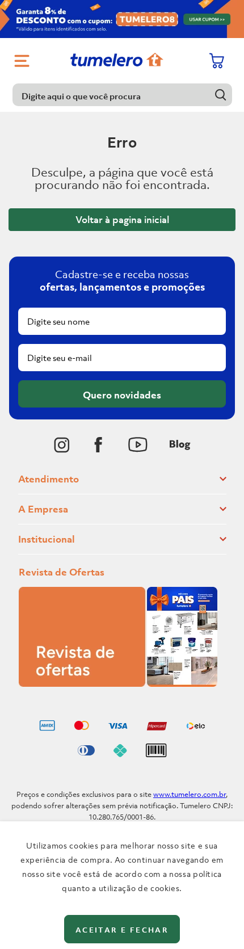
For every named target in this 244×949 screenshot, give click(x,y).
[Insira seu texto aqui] (62, 445)
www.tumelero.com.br (189, 794)
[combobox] (122, 94)
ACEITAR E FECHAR (122, 930)
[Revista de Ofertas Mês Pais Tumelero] (118, 683)
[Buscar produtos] (221, 94)
